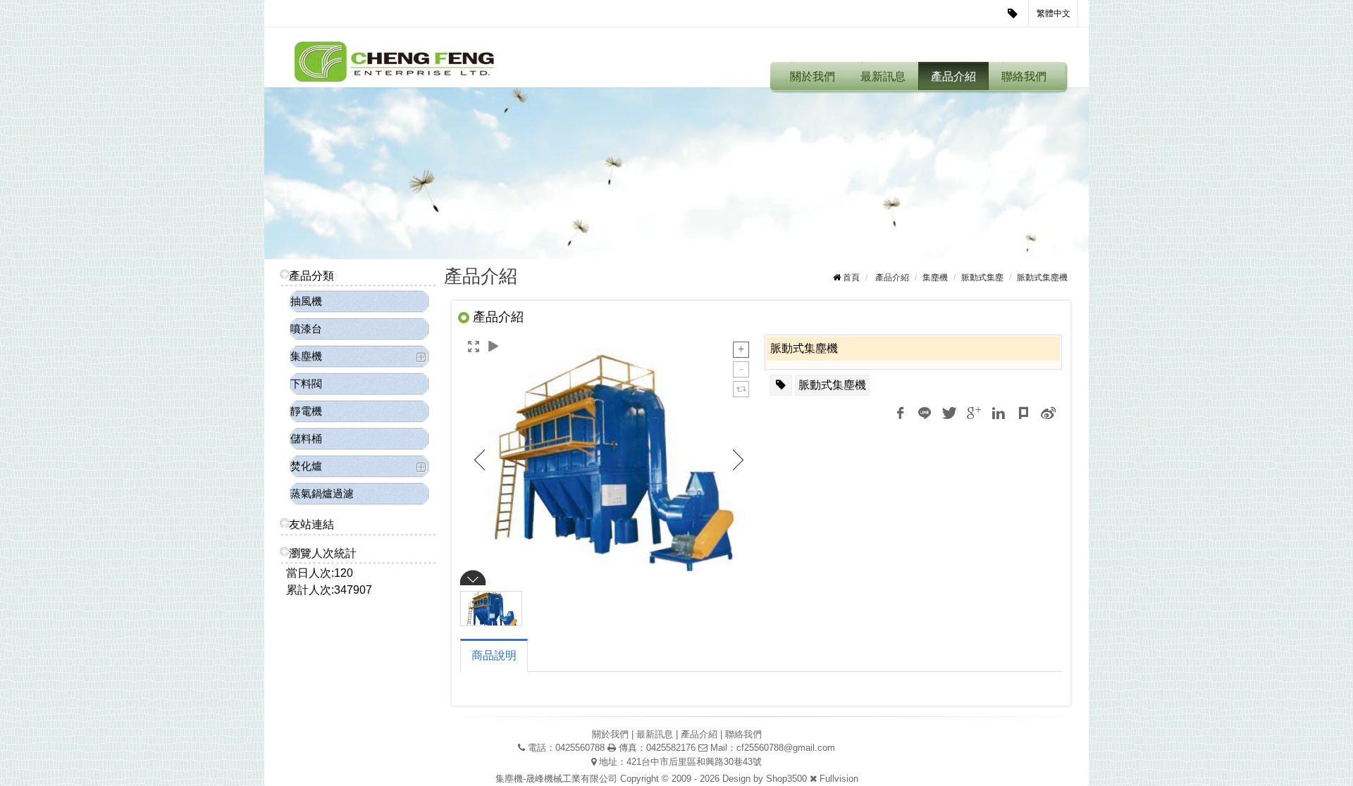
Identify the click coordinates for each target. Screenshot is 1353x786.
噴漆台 (306, 329)
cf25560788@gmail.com (785, 747)
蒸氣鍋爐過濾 (322, 493)
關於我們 (812, 76)
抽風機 (306, 301)
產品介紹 (953, 76)
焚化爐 (306, 466)
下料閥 (306, 383)
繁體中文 (1053, 13)
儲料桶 (306, 438)
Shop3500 (786, 778)
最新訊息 (883, 76)
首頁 (851, 277)
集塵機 (306, 356)
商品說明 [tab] (494, 655)
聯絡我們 (1023, 76)
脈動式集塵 (982, 277)
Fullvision (839, 778)
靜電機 (306, 411)
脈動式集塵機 (832, 385)
